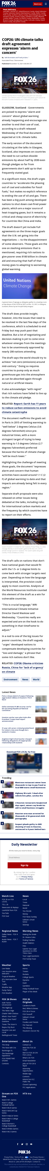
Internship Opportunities (28, 1069)
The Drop (5, 1045)
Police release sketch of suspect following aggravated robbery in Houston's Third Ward (17, 698)
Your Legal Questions (31, 956)
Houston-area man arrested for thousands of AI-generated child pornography (30, 816)
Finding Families (29, 940)
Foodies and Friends (30, 1022)
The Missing (27, 1028)
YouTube (5, 913)
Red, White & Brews (30, 1008)
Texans (25, 971)
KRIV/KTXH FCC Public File (29, 1080)
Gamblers (26, 986)
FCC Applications (29, 1087)
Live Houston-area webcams (9, 972)
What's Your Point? (9, 1016)
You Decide (27, 911)
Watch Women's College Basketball (9, 1125)
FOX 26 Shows (9, 999)
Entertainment (10, 1041)
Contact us (27, 1045)
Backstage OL (7, 1050)
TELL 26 (5, 904)
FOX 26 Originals (27, 1001)
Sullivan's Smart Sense (29, 920)
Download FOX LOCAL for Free (21, 752)
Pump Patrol (7, 990)
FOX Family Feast (29, 959)
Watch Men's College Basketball (10, 1119)
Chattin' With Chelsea (10, 1013)
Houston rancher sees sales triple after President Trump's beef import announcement (16, 719)
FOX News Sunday (30, 917)
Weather (6, 965)
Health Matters (28, 943)
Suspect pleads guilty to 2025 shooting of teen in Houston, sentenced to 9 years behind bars (30, 826)
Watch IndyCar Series (10, 1116)
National (26, 905)
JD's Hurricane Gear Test (9, 980)
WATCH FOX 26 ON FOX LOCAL (30, 1054)
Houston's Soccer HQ (31, 1031)
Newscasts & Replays (10, 907)
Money (25, 914)
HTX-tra (27, 1093)
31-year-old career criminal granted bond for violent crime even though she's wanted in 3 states (18, 730)
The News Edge (8, 1010)
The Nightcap (7, 1008)
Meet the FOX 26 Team (29, 1048)
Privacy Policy (27, 877)
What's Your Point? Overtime (9, 1020)
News (25, 679)
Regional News (10, 930)
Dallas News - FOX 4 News (10, 935)
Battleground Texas (9, 1035)
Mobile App (27, 1073)
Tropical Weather (8, 976)
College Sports (28, 977)
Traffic (4, 984)
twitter (22, 1144)
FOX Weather (7, 993)
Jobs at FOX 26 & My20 (29, 1064)
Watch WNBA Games (10, 1129)
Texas (25, 902)
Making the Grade (29, 934)
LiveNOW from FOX (9, 910)
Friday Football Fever (31, 989)
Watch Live (38, 4)
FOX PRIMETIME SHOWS (8, 1059)
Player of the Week (30, 991)
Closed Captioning (30, 1084)
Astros (25, 968)
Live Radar (6, 968)
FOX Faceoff (27, 1014)
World (36, 679)
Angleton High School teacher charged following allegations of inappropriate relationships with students (17, 741)
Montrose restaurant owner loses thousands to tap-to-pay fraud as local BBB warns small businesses (30, 785)
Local (25, 899)
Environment (19, 60)
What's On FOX (28, 1058)
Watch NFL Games (9, 1100)
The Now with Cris (9, 1047)
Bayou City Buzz (8, 1027)
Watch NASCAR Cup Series (9, 1112)
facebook (18, 1144)
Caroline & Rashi (29, 1005)
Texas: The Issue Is (9, 1024)
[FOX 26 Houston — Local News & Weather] (9, 4)
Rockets (26, 974)
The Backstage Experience (7, 1054)
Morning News (30, 930)
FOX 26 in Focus (29, 1011)
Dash (25, 983)
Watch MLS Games (9, 1131)
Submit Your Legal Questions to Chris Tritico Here (30, 951)
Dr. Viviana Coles (29, 937)
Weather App (7, 987)
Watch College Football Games (8, 1104)
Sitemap (26, 925)
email (31, 1144)
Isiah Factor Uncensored (6, 1003)
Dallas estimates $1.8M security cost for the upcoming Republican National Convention (16, 708)
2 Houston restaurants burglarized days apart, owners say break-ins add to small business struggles (31, 805)
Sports (26, 965)
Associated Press (7, 60)
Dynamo (26, 980)
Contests (5, 1063)
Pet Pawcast (27, 1025)
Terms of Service (26, 879)
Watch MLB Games (9, 1108)
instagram (27, 1144)
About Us (27, 1041)
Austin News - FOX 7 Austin (10, 940)
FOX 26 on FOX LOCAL (8, 900)
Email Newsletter (29, 1060)
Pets (24, 946)
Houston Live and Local (8, 1031)
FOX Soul (5, 916)
